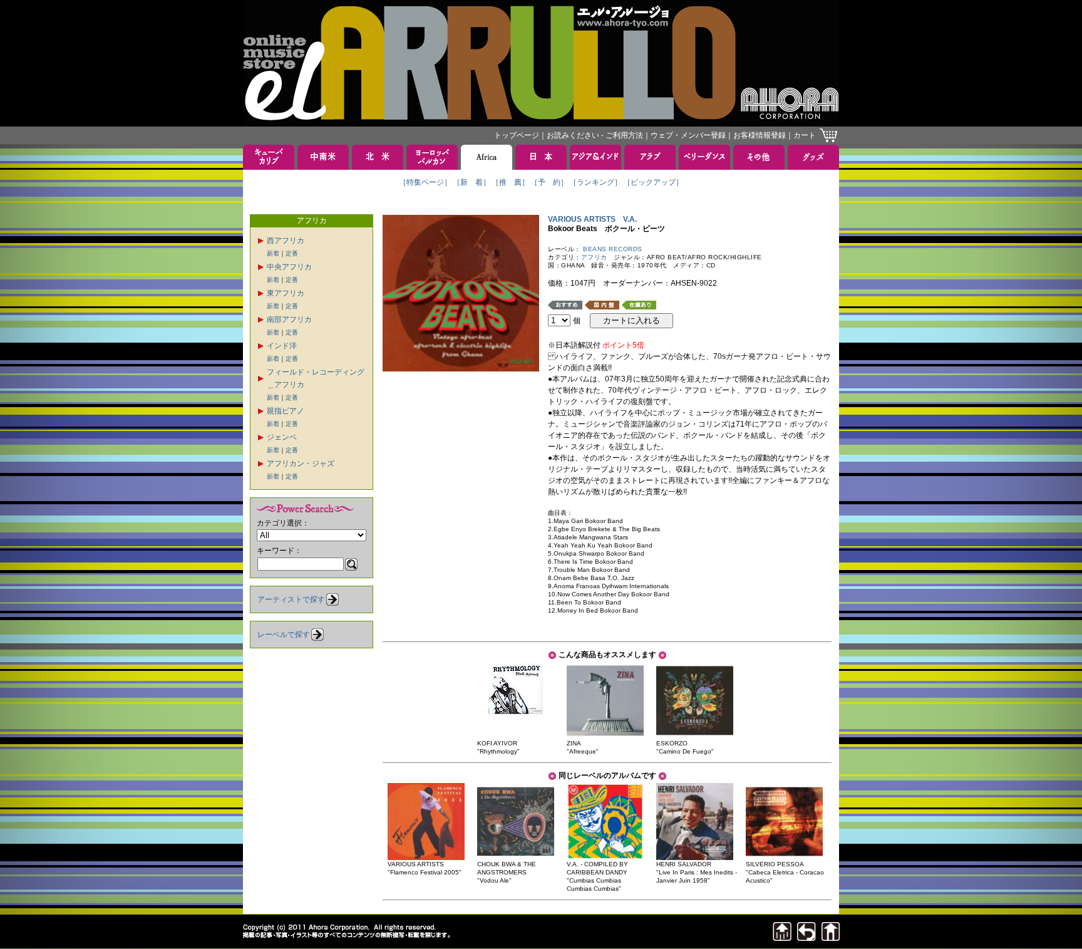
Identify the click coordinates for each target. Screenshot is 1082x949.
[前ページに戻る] (806, 937)
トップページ (516, 135)
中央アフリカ (289, 266)
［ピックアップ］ (653, 182)
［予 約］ (549, 182)
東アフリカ (285, 293)
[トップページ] (831, 937)
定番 (292, 253)
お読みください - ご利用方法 (595, 135)
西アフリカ (285, 240)
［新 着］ (471, 182)
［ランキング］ (595, 182)
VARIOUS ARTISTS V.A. (592, 219)
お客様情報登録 (759, 135)
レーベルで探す (283, 634)
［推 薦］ (510, 182)
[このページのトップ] (782, 937)
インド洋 (282, 345)
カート (804, 135)
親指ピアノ (285, 411)
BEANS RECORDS (612, 249)
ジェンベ (282, 437)
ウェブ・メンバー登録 (688, 135)
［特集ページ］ (425, 182)
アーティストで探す (291, 599)
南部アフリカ (289, 319)
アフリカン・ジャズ (300, 463)
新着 (273, 253)
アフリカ (594, 257)
